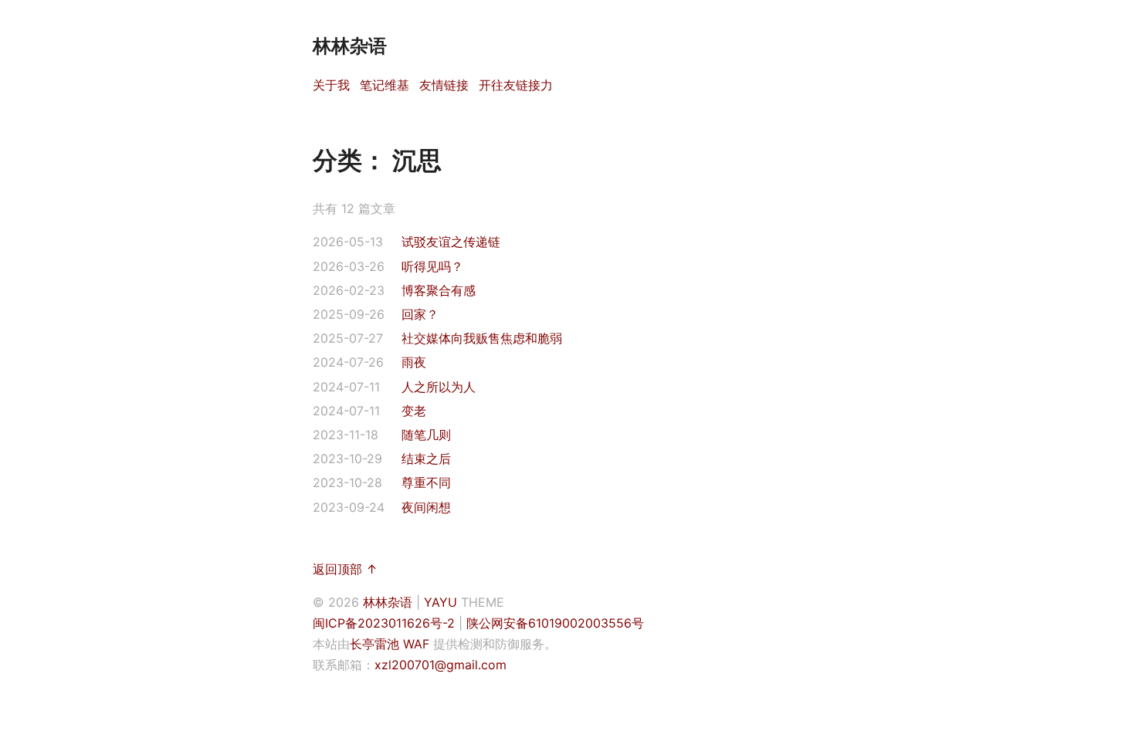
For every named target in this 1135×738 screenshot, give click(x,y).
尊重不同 (426, 482)
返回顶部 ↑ (345, 569)
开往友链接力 (516, 85)
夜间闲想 (426, 507)
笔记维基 (384, 85)
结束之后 (426, 458)
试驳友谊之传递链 (450, 241)
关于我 (331, 85)
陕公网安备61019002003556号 (555, 623)
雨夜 (413, 362)
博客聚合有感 (438, 290)
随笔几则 (426, 434)
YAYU (440, 602)
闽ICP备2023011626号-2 (384, 623)
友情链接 (444, 85)
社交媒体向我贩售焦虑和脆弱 (481, 338)
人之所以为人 (438, 386)
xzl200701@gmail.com (440, 664)
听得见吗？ (432, 266)
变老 (413, 410)
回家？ (420, 314)
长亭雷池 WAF (389, 644)
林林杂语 (387, 602)
